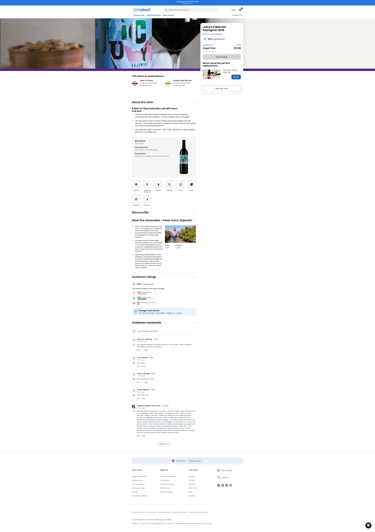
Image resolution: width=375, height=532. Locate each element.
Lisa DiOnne (142, 357)
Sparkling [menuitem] (192, 496)
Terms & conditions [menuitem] (138, 512)
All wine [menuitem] (191, 476)
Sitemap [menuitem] (135, 492)
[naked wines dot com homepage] (142, 10)
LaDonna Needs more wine (148, 406)
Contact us (187, 3)
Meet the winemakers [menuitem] (168, 476)
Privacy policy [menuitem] (151, 512)
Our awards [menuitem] (164, 480)
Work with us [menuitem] (164, 488)
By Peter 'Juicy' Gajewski (212, 34)
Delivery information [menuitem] (139, 476)
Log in (233, 10)
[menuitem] (139, 15)
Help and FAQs (226, 470)
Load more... (164, 444)
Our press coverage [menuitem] (167, 484)
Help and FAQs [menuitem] (137, 480)
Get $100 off (181, 2)
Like (138, 350)
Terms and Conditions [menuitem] (139, 496)
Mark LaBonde (143, 374)
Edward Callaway (144, 339)
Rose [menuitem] (190, 492)
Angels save (210, 51)
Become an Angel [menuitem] (138, 488)
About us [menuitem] (164, 470)
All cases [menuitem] (192, 480)
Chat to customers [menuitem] (138, 484)
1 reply (145, 350)
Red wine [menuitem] (192, 484)
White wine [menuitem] (192, 488)
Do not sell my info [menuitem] (164, 512)
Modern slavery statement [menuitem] (198, 512)
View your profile (134, 331)
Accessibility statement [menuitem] (180, 512)
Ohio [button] (240, 15)
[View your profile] (134, 340)
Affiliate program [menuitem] (166, 492)
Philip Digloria (143, 390)
